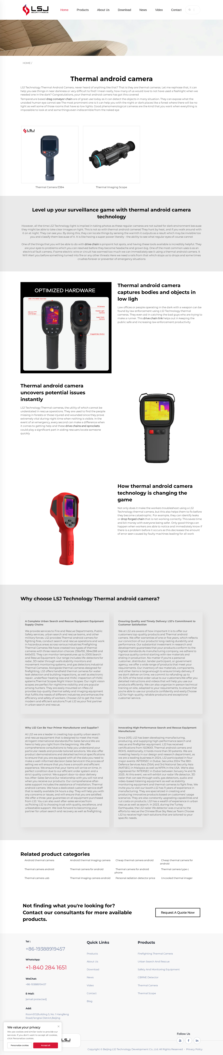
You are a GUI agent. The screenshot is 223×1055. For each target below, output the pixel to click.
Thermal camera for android (86, 869)
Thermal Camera (148, 985)
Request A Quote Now (178, 912)
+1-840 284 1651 (46, 967)
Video (159, 10)
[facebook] (188, 1040)
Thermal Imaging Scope (111, 187)
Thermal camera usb (37, 878)
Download (124, 10)
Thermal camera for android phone (132, 871)
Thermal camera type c (175, 869)
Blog (89, 1001)
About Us (103, 10)
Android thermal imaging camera (90, 860)
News (143, 10)
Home (64, 10)
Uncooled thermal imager (177, 878)
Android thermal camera (39, 860)
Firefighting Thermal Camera (150, 953)
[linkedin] (197, 1040)
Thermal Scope (147, 993)
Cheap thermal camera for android (176, 862)
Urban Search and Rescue (150, 961)
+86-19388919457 (45, 949)
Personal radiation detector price (135, 878)
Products (83, 10)
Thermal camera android (39, 869)
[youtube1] (180, 1040)
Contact (176, 10)
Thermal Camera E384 (49, 187)
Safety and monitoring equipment (150, 969)
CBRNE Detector (148, 977)
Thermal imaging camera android (90, 878)
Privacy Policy (194, 1049)
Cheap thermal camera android (135, 860)
